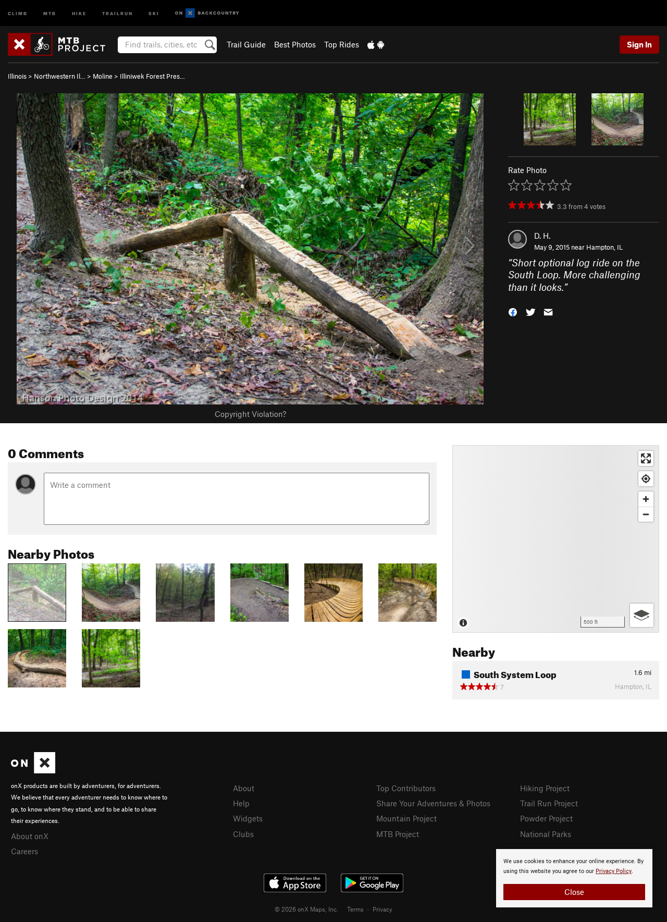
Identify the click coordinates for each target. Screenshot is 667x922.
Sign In (639, 44)
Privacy (382, 909)
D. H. (542, 235)
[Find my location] (645, 478)
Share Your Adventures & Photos (433, 803)
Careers (24, 851)
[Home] (62, 44)
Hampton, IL (604, 247)
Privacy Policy (614, 871)
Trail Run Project (549, 803)
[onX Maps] (33, 770)
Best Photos (295, 44)
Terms (355, 909)
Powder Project (546, 818)
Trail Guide (246, 44)
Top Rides (341, 44)
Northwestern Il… (59, 76)
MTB (49, 12)
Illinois (17, 76)
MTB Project (397, 834)
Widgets (248, 818)
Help (241, 803)
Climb (18, 12)
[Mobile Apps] (375, 44)
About (243, 788)
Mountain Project (406, 818)
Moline (103, 76)
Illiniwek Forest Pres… (152, 76)
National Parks (545, 834)
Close (574, 891)
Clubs (243, 834)
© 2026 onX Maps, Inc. (306, 909)
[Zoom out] (645, 514)
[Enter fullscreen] (645, 458)
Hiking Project (545, 788)
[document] (574, 878)
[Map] (556, 539)
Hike (79, 12)
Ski (154, 12)
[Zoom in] (645, 499)
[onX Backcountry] (207, 13)
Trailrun (117, 12)
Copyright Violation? (250, 414)
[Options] (641, 615)
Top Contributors (406, 788)
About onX (29, 836)
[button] (512, 311)
